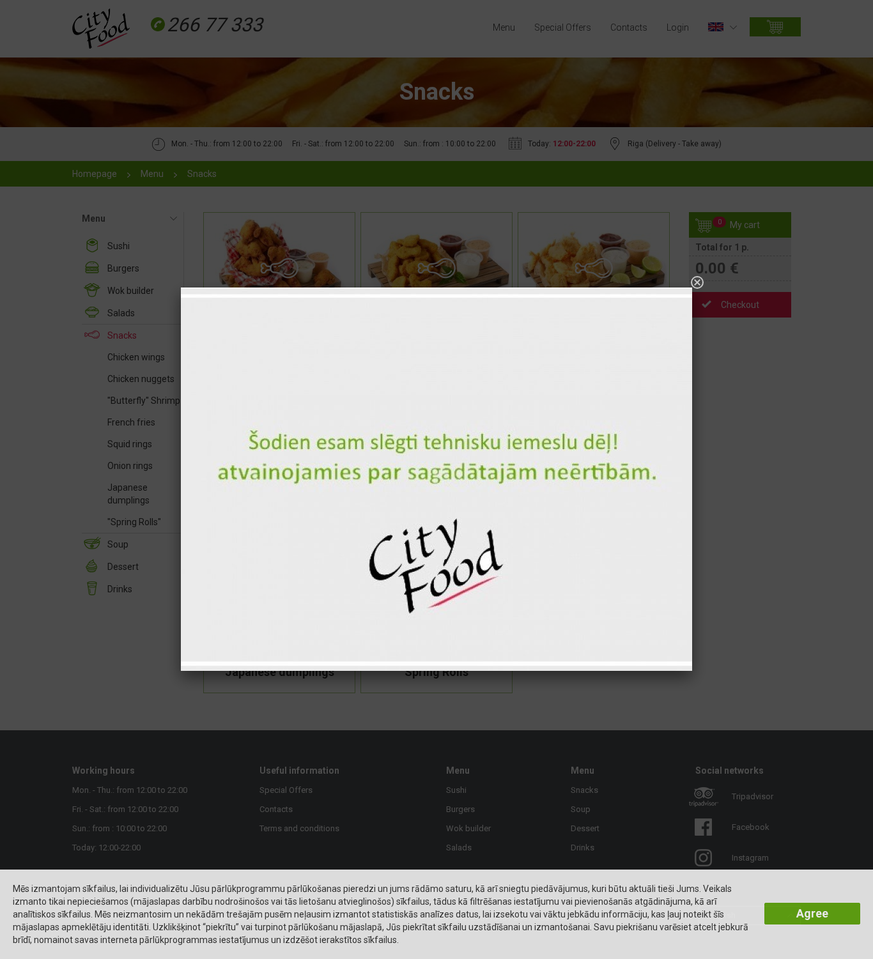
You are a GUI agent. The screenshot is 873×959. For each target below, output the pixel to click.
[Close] (697, 282)
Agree (812, 913)
